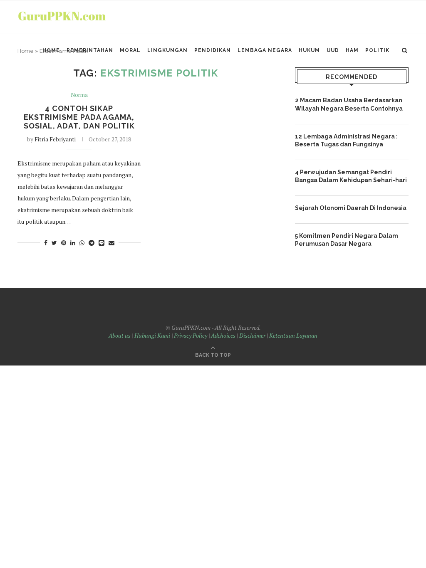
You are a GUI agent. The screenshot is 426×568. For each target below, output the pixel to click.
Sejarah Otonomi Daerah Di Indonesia (350, 208)
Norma (79, 95)
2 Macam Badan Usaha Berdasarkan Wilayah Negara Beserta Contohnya (349, 104)
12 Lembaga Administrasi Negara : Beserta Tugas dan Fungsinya (346, 140)
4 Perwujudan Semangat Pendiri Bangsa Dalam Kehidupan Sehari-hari (351, 176)
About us (120, 335)
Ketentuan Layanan (293, 335)
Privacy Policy (190, 335)
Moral (130, 50)
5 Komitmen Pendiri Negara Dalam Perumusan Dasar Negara (346, 239)
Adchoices (223, 335)
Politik (377, 50)
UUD (333, 50)
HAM (352, 50)
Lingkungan (167, 50)
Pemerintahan (90, 50)
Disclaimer (252, 335)
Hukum (309, 50)
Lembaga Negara (265, 50)
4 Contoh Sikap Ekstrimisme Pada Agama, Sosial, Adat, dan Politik (79, 117)
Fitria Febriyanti (55, 139)
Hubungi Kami (152, 335)
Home (51, 50)
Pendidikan (212, 50)
